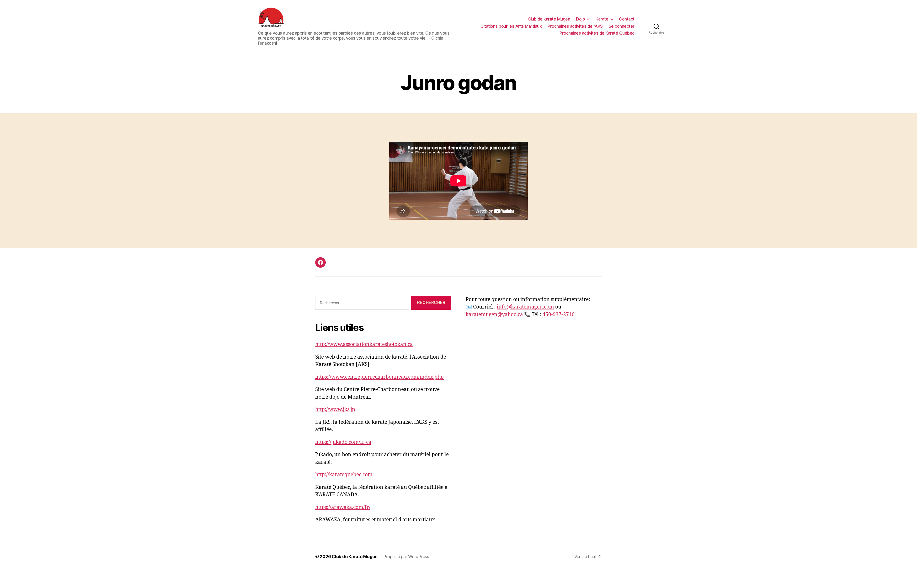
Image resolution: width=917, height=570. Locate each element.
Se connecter (621, 26)
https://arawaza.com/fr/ (342, 507)
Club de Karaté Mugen (355, 556)
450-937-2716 (559, 314)
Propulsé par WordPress (406, 556)
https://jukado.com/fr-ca (343, 442)
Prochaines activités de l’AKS (575, 26)
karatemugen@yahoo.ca (494, 314)
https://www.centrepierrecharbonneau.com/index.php (379, 377)
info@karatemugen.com (525, 307)
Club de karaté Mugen (549, 18)
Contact (626, 18)
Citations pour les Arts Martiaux (511, 26)
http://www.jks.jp (335, 409)
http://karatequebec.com (344, 474)
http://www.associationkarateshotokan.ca (364, 344)
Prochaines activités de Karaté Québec (597, 33)
